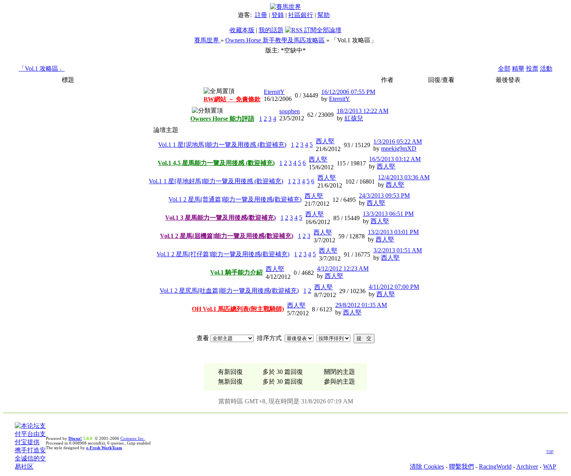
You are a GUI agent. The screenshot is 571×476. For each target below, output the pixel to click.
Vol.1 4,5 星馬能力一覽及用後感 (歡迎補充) (216, 163)
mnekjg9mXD (398, 148)
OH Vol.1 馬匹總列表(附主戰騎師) (238, 309)
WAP (549, 466)
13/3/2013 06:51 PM (388, 213)
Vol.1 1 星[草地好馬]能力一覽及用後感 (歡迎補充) (216, 181)
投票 (532, 68)
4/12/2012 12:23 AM (343, 268)
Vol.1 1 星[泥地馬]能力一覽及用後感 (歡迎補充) (222, 144)
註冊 (261, 15)
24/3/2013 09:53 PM (384, 195)
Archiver (527, 466)
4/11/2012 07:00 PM (394, 286)
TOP (550, 452)
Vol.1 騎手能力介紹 (236, 272)
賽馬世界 (207, 40)
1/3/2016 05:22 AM (397, 141)
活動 (546, 68)
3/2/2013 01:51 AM (397, 250)
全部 (504, 68)
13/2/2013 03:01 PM (393, 232)
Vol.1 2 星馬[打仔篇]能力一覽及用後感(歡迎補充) (223, 254)
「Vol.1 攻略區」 (41, 68)
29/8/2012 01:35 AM (361, 305)
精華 (518, 68)
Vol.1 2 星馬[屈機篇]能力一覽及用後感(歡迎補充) (226, 236)
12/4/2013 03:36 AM (404, 177)
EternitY (274, 92)
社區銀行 (300, 15)
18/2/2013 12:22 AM (362, 111)
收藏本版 (242, 30)
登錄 (278, 15)
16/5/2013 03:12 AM (395, 159)
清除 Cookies (427, 466)
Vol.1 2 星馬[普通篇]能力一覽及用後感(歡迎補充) (235, 199)
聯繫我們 (461, 466)
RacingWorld (495, 466)
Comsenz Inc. (132, 438)
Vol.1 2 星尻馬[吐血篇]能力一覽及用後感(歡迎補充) (229, 290)
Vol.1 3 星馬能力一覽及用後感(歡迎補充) (220, 217)
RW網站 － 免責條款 (232, 99)
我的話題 (271, 30)
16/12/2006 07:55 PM (348, 92)
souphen (289, 111)
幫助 (323, 15)
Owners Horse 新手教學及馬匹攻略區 (275, 40)
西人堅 (325, 141)
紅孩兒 (354, 118)
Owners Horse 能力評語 (222, 118)
